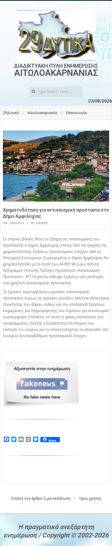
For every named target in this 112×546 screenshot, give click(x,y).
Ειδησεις (42, 223)
